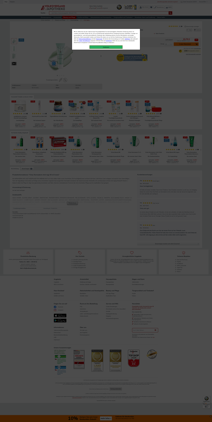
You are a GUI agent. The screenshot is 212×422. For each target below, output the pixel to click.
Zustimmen (109, 40)
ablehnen (127, 39)
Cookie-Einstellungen (84, 40)
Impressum (99, 39)
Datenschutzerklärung (85, 39)
